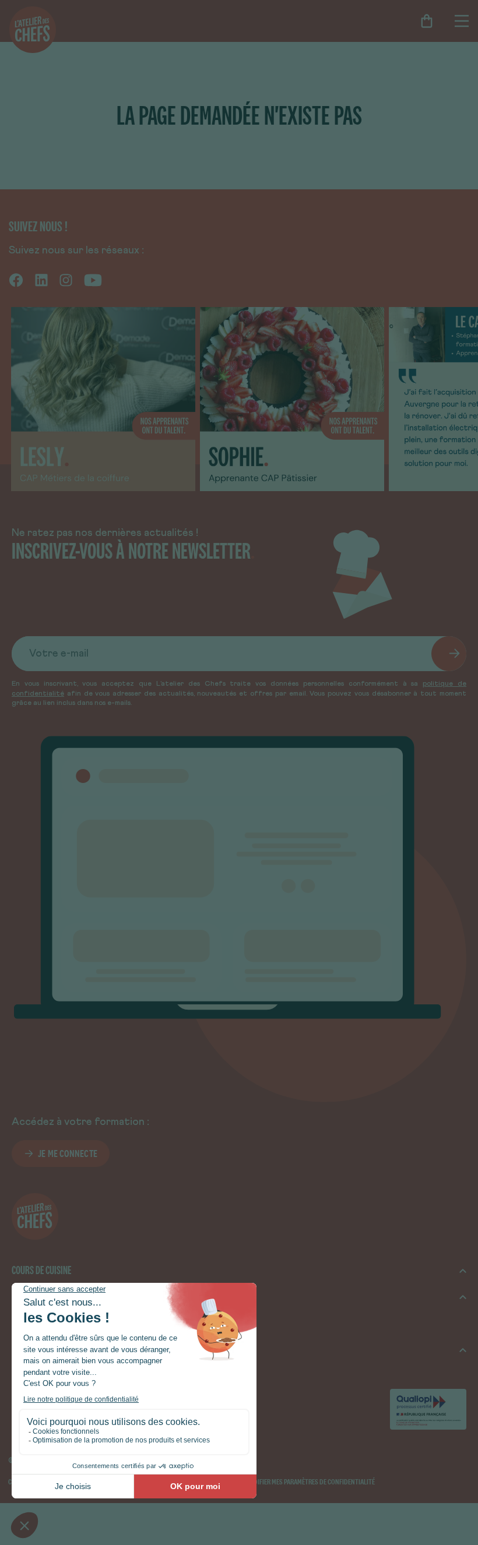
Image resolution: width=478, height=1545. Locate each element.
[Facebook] (16, 279)
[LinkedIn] (41, 279)
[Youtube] (93, 279)
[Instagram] (65, 279)
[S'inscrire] (448, 653)
